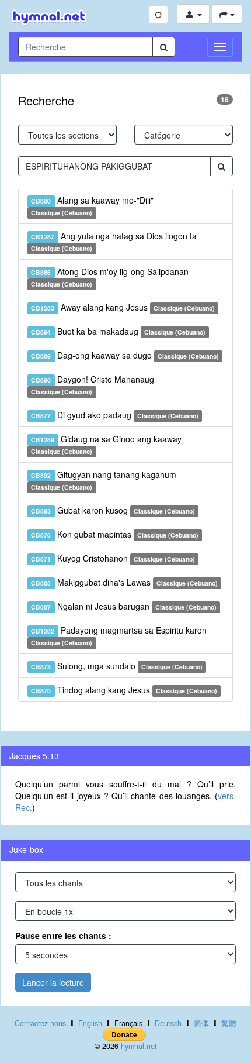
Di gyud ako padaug (114, 415)
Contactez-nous (40, 1023)
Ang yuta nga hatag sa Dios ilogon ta (113, 241)
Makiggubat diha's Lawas (124, 582)
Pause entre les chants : (63, 935)
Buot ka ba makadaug (118, 331)
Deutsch (168, 1023)
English (90, 1023)
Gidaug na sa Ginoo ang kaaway (106, 444)
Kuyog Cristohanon (113, 558)
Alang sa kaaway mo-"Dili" (92, 205)
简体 (201, 1023)
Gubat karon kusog (113, 510)
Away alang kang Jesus (123, 307)
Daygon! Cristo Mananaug (92, 384)
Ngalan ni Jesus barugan (124, 606)
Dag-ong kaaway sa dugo (125, 355)
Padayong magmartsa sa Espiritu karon (118, 635)
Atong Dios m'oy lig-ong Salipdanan (109, 277)
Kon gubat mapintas (114, 534)
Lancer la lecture (53, 982)
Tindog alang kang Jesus (124, 690)
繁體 (228, 1023)
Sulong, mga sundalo (117, 666)
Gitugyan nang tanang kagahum (103, 480)
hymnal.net (139, 1046)
